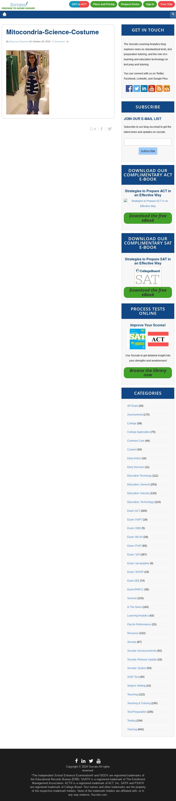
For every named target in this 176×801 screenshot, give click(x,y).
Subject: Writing (136, 685)
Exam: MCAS (135, 537)
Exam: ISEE (134, 528)
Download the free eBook (148, 218)
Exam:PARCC (135, 589)
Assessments (135, 414)
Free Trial (166, 4)
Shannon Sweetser (19, 41)
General (132, 598)
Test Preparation (136, 711)
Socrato (131, 642)
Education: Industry (138, 493)
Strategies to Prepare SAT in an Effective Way (148, 261)
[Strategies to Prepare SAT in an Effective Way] (148, 276)
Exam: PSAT (134, 545)
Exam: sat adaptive (138, 563)
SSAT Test (133, 676)
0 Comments (58, 41)
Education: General (138, 484)
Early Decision (135, 467)
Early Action (134, 458)
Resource (133, 633)
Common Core (135, 440)
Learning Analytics (138, 615)
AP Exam (132, 405)
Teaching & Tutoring (139, 703)
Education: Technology (140, 502)
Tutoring (132, 729)
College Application (138, 432)
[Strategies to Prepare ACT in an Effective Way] (148, 203)
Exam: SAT (133, 554)
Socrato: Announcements (141, 650)
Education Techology (139, 475)
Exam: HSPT (134, 519)
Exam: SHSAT (135, 571)
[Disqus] (58, 191)
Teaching (132, 694)
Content (132, 449)
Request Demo (130, 4)
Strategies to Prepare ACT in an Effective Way (148, 192)
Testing (131, 720)
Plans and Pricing (103, 4)
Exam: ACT (133, 510)
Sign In (150, 4)
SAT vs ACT (79, 4)
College (132, 423)
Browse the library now (148, 373)
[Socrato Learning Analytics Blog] (4, 14)
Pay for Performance (139, 624)
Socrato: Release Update (142, 659)
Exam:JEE (133, 580)
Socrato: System (136, 668)
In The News (134, 607)
